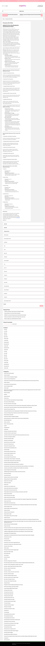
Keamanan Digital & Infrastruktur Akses (10, 451)
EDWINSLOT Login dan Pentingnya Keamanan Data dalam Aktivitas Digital (23, 14)
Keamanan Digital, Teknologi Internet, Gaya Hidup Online (12, 460)
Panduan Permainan (7, 510)
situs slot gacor (6, 260)
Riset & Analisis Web (7, 553)
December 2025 (6, 342)
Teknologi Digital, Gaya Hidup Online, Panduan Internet (12, 619)
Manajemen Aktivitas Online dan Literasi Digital (11, 477)
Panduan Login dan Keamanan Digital (9, 497)
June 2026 (5, 331)
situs (5, 249)
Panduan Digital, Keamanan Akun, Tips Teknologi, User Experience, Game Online (15, 491)
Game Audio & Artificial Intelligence (9, 401)
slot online (5, 282)
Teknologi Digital (6, 612)
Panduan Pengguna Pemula (8, 506)
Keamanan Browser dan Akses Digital (9, 442)
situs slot (5, 271)
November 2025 (6, 344)
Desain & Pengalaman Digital (8, 386)
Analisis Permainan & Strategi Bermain (9, 378)
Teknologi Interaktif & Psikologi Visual (9, 625)
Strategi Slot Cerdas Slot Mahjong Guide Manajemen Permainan (13, 584)
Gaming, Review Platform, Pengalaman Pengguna (11, 416)
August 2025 (6, 349)
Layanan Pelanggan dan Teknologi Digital (10, 469)
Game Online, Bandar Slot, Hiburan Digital (10, 403)
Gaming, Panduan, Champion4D (8, 414)
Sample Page (21, 11)
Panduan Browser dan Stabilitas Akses (9, 486)
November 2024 (6, 366)
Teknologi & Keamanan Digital (8, 595)
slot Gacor (5, 242)
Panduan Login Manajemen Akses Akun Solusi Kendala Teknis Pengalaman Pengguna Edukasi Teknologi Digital (20, 499)
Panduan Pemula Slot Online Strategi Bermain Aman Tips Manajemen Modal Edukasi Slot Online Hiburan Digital (20, 504)
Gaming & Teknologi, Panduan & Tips (9, 409)
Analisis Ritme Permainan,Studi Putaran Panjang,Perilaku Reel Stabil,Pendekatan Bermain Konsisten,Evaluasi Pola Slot (21, 380)
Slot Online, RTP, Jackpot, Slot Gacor (9, 579)
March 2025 (6, 358)
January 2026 (6, 340)
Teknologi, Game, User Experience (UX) (10, 628)
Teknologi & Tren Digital (7, 606)
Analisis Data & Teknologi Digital (9, 373)
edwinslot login (6, 398)
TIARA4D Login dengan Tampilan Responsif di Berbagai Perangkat (14, 311)
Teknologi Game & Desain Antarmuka (9, 621)
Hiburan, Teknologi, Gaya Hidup (8, 423)
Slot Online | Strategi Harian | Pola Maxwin (10, 560)
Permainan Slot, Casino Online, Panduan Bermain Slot (12, 542)
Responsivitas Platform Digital (8, 551)
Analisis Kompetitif (7, 375)
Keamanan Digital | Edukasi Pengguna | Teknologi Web (12, 458)
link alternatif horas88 (7, 475)
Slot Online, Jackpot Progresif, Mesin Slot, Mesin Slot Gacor (13, 566)
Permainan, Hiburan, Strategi (8, 546)
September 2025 (6, 347)
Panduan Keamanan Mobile (8, 493)
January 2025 (6, 362)
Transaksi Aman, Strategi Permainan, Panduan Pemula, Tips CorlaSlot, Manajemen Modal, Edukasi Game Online (20, 636)
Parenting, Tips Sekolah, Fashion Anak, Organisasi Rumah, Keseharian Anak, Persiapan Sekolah (18, 527)
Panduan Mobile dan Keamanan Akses (9, 502)
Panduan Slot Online (7, 517)
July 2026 (5, 329)
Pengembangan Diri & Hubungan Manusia (10, 533)
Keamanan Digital (6, 449)
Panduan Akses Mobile (7, 482)
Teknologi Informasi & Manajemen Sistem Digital (11, 623)
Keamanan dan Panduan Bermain (9, 444)
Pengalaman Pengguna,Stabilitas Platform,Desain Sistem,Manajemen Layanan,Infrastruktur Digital (18, 531)
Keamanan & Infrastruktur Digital (9, 438)
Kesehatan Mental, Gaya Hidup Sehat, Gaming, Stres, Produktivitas (13, 464)
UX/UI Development (7, 639)
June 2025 (5, 353)
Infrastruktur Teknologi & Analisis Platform (10, 431)
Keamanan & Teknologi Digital (8, 440)
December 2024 (6, 364)
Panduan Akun (6, 484)
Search (4, 304)
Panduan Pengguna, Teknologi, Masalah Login (10, 508)
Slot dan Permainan (7, 557)
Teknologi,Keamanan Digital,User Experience (10, 634)
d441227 (5, 28)
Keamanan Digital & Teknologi (8, 455)
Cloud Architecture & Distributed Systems (10, 384)
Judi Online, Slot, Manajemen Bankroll (9, 436)
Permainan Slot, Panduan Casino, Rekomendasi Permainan (12, 544)
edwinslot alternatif (7, 396)
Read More (4, 220)
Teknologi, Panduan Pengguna (8, 632)
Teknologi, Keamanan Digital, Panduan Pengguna (11, 630)
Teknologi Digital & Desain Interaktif (9, 614)
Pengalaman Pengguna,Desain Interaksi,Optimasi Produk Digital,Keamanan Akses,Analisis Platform (18, 529)
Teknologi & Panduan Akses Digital (9, 599)
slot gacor (5, 256)
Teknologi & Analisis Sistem (8, 590)
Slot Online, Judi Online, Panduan (9, 573)
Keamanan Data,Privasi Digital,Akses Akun (10, 447)
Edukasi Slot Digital (7, 392)
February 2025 (6, 360)
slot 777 (5, 267)
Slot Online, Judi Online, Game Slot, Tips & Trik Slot (11, 571)
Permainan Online (6, 538)
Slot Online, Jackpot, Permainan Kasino (10, 568)
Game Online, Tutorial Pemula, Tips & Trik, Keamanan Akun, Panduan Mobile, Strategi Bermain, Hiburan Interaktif (20, 405)
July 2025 (5, 351)
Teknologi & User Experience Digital (9, 608)
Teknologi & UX (6, 610)
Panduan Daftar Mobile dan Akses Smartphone (11, 488)
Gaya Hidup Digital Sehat (7, 420)
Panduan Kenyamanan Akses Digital (9, 495)
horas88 (5, 425)
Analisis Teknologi (7, 382)
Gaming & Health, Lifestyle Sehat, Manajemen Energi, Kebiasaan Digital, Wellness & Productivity (18, 407)
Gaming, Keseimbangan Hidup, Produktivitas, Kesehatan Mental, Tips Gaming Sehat (16, 412)
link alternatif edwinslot (7, 473)
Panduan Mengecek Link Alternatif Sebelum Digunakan (12, 313)
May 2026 (5, 333)
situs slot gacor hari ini (7, 238)
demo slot (18, 217)
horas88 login (6, 429)
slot (4, 245)
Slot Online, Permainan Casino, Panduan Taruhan (11, 577)
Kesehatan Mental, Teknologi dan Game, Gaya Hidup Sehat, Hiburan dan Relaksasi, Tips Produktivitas (19, 466)
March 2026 (6, 336)
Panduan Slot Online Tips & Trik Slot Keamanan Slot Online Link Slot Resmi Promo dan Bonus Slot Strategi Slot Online (21, 519)
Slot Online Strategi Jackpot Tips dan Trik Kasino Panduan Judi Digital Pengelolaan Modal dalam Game (19, 562)
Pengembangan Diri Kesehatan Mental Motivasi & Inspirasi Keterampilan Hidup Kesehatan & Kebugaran (19, 535)
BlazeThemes (14, 644)
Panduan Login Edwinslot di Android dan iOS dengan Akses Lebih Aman (14, 316)
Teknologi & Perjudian (7, 603)
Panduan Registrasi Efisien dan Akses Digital (10, 515)
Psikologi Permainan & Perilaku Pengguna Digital (11, 549)
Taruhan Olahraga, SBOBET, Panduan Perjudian (11, 588)
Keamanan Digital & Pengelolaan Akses (10, 453)
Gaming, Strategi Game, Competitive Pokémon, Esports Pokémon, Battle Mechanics (16, 418)
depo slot (5, 253)
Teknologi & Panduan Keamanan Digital (10, 601)
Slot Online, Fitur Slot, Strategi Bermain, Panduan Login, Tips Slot (13, 564)
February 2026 (6, 338)
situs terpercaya (6, 286)
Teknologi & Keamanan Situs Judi (9, 597)
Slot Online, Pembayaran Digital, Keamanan (10, 575)
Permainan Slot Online (7, 540)
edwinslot (5, 394)
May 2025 (5, 355)
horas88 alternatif (6, 427)
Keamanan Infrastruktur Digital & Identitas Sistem (11, 462)
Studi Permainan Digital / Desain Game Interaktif (11, 586)
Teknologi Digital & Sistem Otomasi (9, 617)
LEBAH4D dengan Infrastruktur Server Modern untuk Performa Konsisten (14, 471)
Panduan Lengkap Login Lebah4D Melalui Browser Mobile (12, 318)
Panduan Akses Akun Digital (8, 480)
